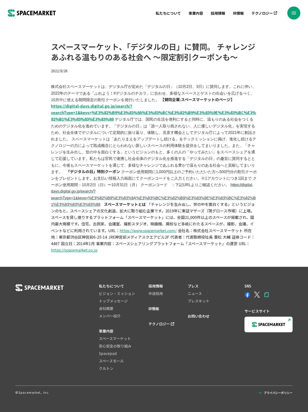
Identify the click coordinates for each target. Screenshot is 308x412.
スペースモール (111, 361)
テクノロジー (262, 13)
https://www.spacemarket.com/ (148, 230)
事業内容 (196, 13)
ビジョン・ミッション (117, 293)
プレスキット (198, 301)
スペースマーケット (115, 338)
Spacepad (108, 353)
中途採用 (155, 293)
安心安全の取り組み (115, 346)
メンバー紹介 (110, 316)
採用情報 (218, 13)
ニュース (195, 293)
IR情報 (238, 13)
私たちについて (168, 13)
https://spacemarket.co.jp (74, 250)
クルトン (106, 368)
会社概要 (106, 308)
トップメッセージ (113, 301)
